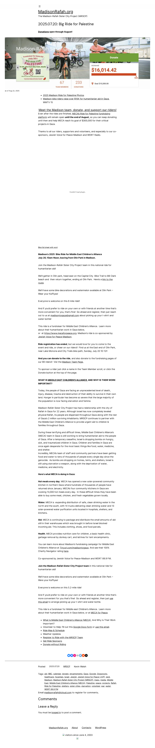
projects (106, 683)
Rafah (113, 683)
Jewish (73, 677)
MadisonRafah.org (55, 11)
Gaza (86, 674)
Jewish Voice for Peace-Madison (55, 336)
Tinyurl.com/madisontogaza (74, 547)
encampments (76, 674)
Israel (66, 677)
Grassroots (102, 674)
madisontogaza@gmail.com (64, 315)
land (108, 677)
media (103, 680)
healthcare (49, 677)
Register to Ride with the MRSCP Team (63, 637)
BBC (50, 674)
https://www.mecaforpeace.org (60, 333)
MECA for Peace (99, 612)
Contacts (86, 727)
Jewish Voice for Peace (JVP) (91, 677)
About (75, 727)
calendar (57, 674)
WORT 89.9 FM (51, 689)
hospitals (59, 677)
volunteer (96, 686)
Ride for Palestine (52, 686)
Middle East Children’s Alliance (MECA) (67, 683)
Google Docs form (82, 627)
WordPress (100, 727)
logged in (56, 712)
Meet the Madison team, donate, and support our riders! (77, 110)
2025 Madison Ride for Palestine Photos (63, 95)
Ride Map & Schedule (54, 630)
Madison (48, 680)
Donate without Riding (54, 644)
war (103, 686)
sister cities (75, 686)
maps (96, 680)
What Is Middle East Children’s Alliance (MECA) (67, 620)
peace (98, 683)
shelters (65, 686)
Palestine (90, 683)
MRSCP (66, 666)
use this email (102, 627)
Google (92, 674)
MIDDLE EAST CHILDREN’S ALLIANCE (67, 380)
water (108, 686)
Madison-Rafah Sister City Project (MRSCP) (73, 680)
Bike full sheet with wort (48, 247)
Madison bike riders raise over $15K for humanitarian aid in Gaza (76, 99)
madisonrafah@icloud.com (58, 692)
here (66, 551)
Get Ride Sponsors (52, 641)
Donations (43, 31)
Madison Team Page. (72, 362)
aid (45, 674)
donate (65, 674)
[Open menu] (39, 6)
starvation (86, 686)
